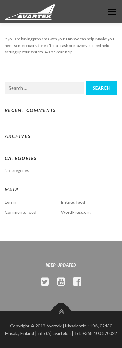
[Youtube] (61, 281)
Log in (10, 202)
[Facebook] (77, 281)
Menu (111, 11)
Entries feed (73, 202)
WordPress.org (76, 212)
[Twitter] (45, 281)
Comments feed (20, 212)
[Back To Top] (61, 311)
